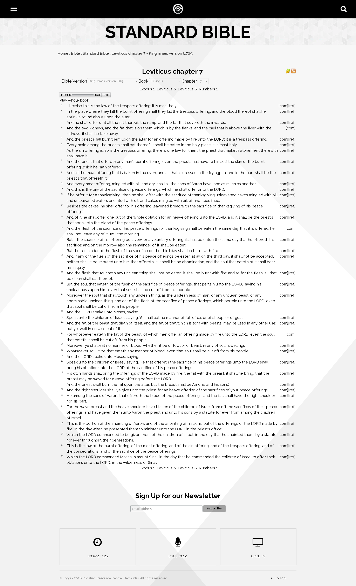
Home (65, 53)
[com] (283, 106)
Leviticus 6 (166, 89)
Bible (77, 53)
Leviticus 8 (187, 89)
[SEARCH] (345, 9)
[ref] (291, 106)
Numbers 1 (208, 89)
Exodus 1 (147, 89)
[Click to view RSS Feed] (293, 71)
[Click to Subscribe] (287, 71)
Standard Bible (98, 53)
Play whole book (74, 100)
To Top (280, 578)
